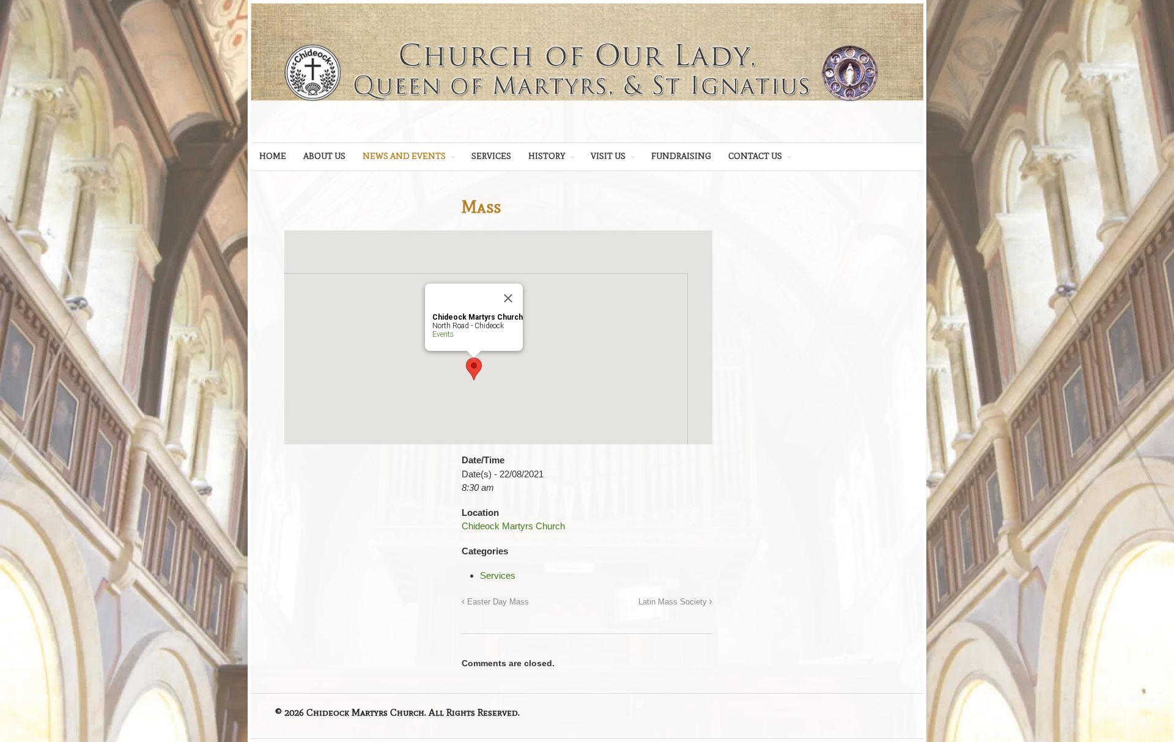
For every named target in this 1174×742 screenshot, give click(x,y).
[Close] (508, 298)
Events (443, 334)
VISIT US (608, 156)
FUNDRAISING (681, 156)
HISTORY (546, 156)
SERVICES (491, 156)
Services (497, 575)
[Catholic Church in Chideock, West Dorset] (587, 111)
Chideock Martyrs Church (513, 526)
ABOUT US (324, 156)
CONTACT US (755, 156)
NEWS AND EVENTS (404, 156)
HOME (272, 156)
